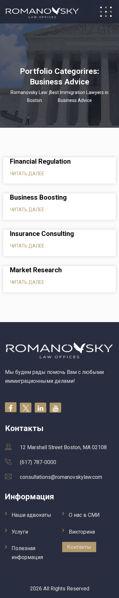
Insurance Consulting (42, 234)
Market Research (36, 270)
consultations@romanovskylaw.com (61, 477)
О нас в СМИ (84, 515)
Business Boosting (38, 197)
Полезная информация (27, 552)
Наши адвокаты (31, 515)
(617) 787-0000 (38, 462)
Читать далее (27, 173)
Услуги (20, 532)
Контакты (79, 547)
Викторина (82, 532)
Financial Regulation (40, 161)
